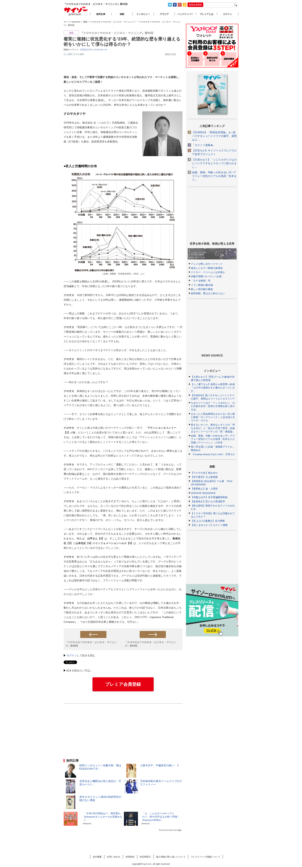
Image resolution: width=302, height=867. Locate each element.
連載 (122, 14)
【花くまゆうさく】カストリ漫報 (209, 525)
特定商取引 (145, 856)
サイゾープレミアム (76, 11)
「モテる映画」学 (200, 280)
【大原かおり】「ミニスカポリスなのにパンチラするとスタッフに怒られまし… (214, 163)
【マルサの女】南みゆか (204, 472)
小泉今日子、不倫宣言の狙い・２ (159, 765)
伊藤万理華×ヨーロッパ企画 (206, 276)
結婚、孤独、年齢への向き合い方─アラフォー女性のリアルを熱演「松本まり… (214, 176)
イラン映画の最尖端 (202, 285)
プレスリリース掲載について (205, 856)
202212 (84, 49)
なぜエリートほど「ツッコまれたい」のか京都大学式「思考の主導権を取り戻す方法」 (213, 406)
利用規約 (130, 856)
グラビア (164, 14)
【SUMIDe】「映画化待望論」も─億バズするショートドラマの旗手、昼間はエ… (214, 136)
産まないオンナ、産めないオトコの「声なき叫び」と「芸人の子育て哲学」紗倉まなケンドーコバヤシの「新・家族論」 (213, 428)
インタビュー (143, 14)
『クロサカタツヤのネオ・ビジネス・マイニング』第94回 (150, 644)
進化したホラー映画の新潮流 (207, 268)
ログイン (71, 655)
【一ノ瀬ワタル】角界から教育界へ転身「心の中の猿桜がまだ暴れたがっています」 (213, 387)
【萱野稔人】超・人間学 (204, 488)
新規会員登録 (195, 4)
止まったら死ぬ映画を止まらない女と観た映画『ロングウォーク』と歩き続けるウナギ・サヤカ (213, 417)
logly (179, 830)
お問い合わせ (113, 856)
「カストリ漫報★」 (204, 145)
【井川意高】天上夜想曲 (204, 477)
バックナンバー (185, 14)
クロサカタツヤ (100, 49)
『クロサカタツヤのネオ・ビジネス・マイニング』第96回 (91, 644)
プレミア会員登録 (123, 684)
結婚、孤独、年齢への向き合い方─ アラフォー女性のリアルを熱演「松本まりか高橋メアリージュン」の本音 (213, 439)
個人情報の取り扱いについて (171, 856)
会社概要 (97, 856)
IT (90, 49)
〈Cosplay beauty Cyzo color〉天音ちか (213, 454)
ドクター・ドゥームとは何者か (208, 272)
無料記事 (100, 14)
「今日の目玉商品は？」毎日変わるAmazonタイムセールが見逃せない (103, 816)
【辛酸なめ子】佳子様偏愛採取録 (209, 497)
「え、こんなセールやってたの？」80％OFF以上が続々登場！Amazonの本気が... (160, 816)
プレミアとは (206, 14)
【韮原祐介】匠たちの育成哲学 (208, 501)
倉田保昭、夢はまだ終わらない (208, 293)
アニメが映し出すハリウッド (207, 263)
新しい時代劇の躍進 (202, 289)
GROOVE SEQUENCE (203, 493)
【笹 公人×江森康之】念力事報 (208, 520)
